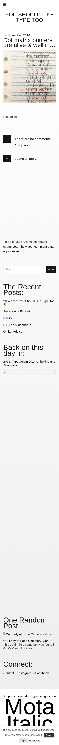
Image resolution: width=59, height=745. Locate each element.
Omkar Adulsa (12, 331)
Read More (35, 740)
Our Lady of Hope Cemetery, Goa (26, 640)
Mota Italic (29, 715)
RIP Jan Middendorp (17, 325)
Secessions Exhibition (18, 311)
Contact (8, 673)
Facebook (42, 673)
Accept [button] (49, 735)
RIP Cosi (9, 318)
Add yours (21, 145)
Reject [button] (24, 740)
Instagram (24, 673)
